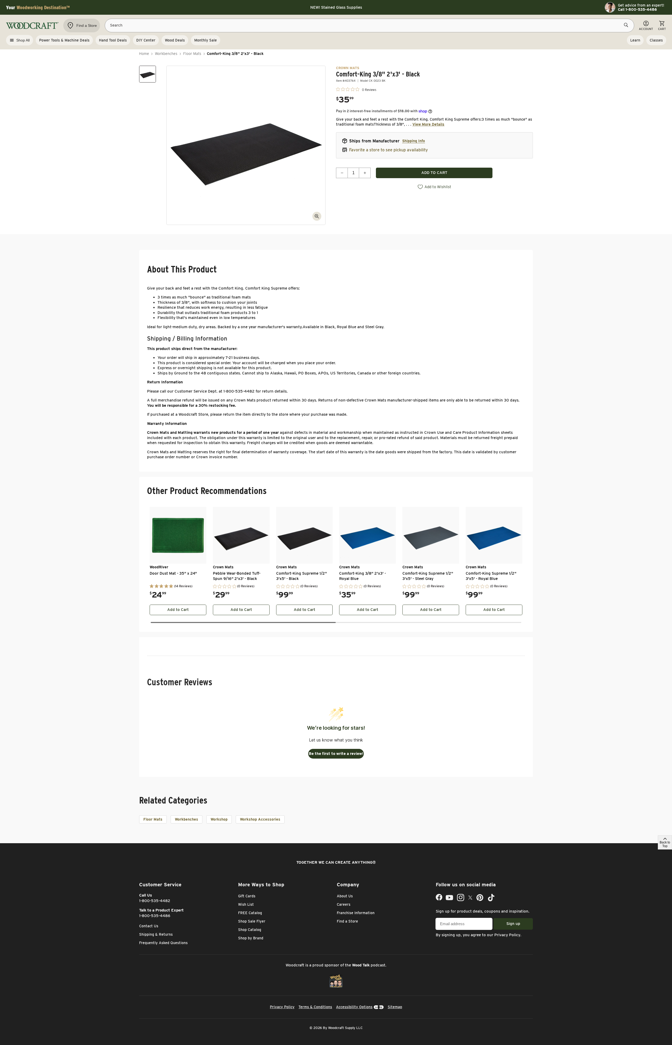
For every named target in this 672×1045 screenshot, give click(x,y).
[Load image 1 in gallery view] (147, 74)
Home (144, 54)
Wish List (246, 904)
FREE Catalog (250, 913)
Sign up (513, 923)
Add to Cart (178, 609)
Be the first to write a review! (336, 753)
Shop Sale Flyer (251, 921)
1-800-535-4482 (154, 900)
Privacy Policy (507, 935)
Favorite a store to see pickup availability (388, 149)
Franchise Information (356, 913)
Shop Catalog (249, 930)
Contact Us (148, 926)
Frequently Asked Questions (163, 943)
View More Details (428, 124)
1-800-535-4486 (154, 915)
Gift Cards (246, 896)
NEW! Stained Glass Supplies (336, 7)
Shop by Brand (250, 938)
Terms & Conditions (315, 1007)
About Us (345, 896)
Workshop (219, 819)
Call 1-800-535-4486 (637, 9)
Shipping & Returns (156, 934)
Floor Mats (192, 54)
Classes (656, 40)
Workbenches (166, 54)
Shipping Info (413, 141)
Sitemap (395, 1007)
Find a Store (347, 921)
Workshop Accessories (260, 819)
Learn (635, 40)
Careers (343, 904)
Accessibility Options (354, 1007)
